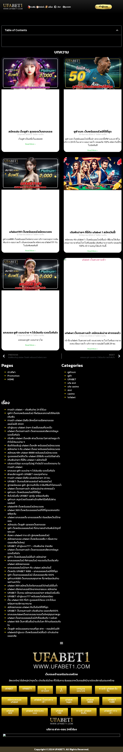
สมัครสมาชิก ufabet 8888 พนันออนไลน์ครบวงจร (32, 452)
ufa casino (73, 386)
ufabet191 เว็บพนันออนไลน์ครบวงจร (30, 232)
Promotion (14, 375)
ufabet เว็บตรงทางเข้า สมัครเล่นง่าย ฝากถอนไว (92, 333)
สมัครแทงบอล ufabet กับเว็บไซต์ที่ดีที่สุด (28, 607)
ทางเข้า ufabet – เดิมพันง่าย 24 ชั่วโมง (27, 409)
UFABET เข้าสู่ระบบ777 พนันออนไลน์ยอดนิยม (30, 596)
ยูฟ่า (70, 375)
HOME (11, 379)
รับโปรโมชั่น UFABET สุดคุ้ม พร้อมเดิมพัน (28, 496)
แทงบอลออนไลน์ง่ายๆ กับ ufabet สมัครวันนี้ (29, 567)
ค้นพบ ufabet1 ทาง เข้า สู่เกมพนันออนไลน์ (28, 535)
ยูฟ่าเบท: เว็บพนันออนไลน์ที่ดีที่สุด (93, 131)
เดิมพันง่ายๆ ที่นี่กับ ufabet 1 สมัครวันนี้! (93, 232)
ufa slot (72, 383)
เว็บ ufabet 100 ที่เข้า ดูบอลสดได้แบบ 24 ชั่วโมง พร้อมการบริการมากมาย (32, 601)
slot (70, 390)
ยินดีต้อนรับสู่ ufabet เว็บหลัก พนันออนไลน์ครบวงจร (34, 445)
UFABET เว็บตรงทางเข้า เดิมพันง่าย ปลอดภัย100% (33, 610)
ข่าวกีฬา (12, 372)
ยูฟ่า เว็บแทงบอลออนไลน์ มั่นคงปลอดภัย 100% (31, 575)
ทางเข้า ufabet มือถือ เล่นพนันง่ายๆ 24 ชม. (29, 478)
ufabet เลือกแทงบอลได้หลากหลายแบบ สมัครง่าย (32, 589)
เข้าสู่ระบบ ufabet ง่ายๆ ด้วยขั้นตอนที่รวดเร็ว (30, 427)
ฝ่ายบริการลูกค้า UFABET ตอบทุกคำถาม (28, 474)
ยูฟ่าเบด (72, 372)
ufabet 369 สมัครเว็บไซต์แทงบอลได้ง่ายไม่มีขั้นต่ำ (33, 585)
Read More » (30, 144)
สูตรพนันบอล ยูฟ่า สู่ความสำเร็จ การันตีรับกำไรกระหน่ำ (35, 485)
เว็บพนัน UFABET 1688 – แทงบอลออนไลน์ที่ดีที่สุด (33, 571)
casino (71, 393)
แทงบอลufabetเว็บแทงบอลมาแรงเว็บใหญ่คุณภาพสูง (34, 614)
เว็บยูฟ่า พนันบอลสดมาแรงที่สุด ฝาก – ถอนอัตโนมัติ (33, 628)
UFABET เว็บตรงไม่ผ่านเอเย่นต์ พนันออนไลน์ (30, 481)
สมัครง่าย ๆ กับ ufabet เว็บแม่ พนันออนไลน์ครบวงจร (34, 449)
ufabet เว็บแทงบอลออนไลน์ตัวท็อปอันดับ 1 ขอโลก (32, 618)
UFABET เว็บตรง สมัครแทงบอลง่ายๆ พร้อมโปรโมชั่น (34, 593)
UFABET (72, 379)
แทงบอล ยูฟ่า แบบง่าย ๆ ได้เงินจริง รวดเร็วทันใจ (30, 332)
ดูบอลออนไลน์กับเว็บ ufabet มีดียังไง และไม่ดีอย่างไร (34, 456)
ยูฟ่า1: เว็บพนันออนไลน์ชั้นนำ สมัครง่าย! (27, 557)
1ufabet (71, 397)
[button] (117, 30)
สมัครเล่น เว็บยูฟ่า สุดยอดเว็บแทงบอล (30, 131)
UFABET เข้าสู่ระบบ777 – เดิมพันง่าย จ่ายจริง (30, 546)
